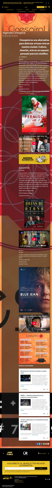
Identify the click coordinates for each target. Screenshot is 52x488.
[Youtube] (6, 7)
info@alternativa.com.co (19, 482)
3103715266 (20, 480)
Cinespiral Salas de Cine (26, 93)
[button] (46, 3)
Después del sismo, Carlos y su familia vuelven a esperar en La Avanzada (13, 3)
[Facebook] (2, 7)
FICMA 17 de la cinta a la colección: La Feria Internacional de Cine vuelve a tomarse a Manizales (32, 3)
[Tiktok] (7, 7)
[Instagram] (4, 7)
